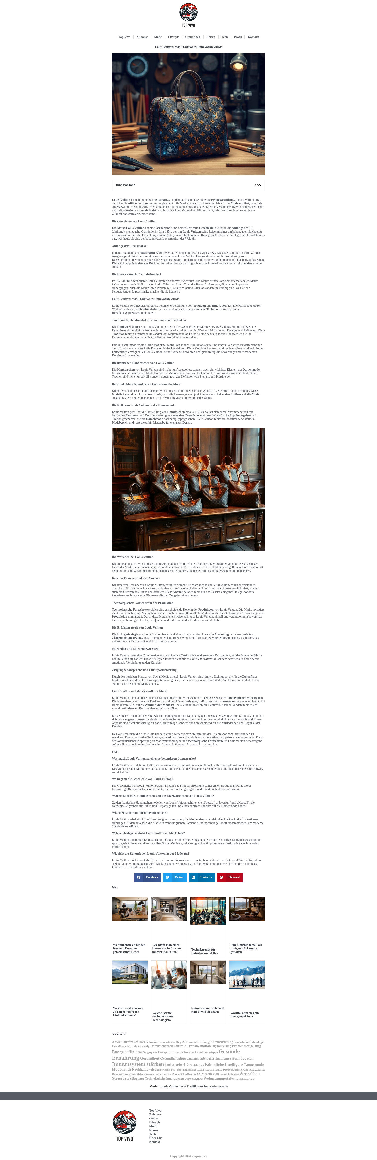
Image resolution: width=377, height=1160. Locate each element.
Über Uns (155, 1138)
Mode (158, 37)
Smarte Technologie (229, 1074)
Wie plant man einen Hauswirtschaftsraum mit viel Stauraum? (166, 948)
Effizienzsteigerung (246, 1046)
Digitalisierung (221, 1046)
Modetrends (121, 1069)
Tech (224, 37)
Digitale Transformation (192, 1046)
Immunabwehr (201, 1058)
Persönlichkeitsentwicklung (209, 1070)
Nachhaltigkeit (143, 1069)
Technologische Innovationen (164, 1078)
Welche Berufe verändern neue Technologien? (162, 1016)
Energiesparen (150, 1052)
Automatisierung (221, 1042)
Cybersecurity (140, 1046)
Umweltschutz (194, 1078)
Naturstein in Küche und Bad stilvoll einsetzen (207, 1009)
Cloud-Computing (121, 1046)
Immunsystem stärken (138, 1064)
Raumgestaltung (257, 1070)
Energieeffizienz (127, 1051)
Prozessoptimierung (236, 1069)
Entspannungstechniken (176, 1052)
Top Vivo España (246, 1120)
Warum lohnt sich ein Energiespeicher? (244, 1014)
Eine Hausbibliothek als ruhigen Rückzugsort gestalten (246, 948)
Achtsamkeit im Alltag (170, 1042)
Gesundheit (192, 37)
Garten (154, 1118)
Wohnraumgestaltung (221, 1078)
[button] (256, 184)
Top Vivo (124, 37)
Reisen (210, 37)
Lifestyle (173, 37)
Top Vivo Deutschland (248, 1108)
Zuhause (142, 37)
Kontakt (253, 37)
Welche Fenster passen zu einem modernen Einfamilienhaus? (128, 1011)
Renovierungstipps (124, 1073)
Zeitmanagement (247, 1079)
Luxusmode (254, 1064)
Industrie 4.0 (177, 1064)
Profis (238, 37)
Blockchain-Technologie (249, 1042)
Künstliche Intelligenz (224, 1064)
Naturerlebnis (162, 1069)
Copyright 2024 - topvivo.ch (188, 1156)
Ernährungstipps (206, 1052)
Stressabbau (250, 1074)
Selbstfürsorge (188, 1074)
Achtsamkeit (152, 1042)
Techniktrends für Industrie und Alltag (204, 951)
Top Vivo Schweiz (246, 1144)
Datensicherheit (161, 1046)
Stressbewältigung (128, 1078)
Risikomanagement (147, 1074)
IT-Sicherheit (196, 1065)
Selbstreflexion (208, 1074)
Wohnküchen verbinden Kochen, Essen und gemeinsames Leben (129, 948)
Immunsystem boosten (234, 1058)
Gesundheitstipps (173, 1058)
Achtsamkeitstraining (196, 1042)
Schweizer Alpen (169, 1073)
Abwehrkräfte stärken (129, 1042)
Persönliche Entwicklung (183, 1070)
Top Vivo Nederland (247, 1132)
